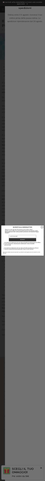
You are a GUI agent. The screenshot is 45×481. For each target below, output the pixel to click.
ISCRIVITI (22, 239)
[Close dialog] (42, 227)
